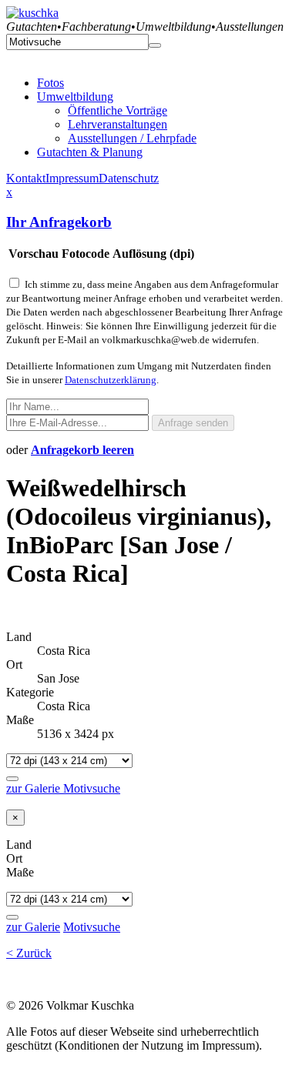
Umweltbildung (75, 96)
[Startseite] (32, 12)
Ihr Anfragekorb (59, 222)
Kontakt (25, 178)
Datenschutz (129, 178)
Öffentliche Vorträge (117, 110)
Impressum (72, 178)
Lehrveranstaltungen (117, 124)
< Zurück (29, 953)
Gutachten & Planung (90, 152)
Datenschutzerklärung (110, 380)
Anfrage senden (193, 423)
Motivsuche (91, 788)
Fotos (50, 82)
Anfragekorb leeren (82, 449)
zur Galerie (34, 788)
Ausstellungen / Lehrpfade (132, 138)
